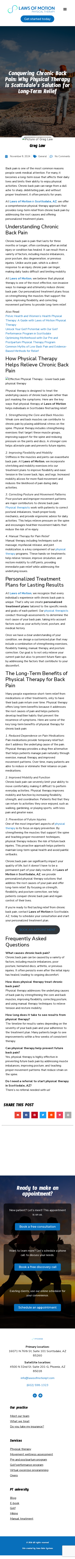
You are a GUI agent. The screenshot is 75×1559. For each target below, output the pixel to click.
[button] (65, 9)
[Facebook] (40, 1396)
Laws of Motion (20, 278)
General (42, 156)
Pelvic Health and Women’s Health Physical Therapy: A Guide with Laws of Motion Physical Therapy (35, 320)
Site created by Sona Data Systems (37, 1549)
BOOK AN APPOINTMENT (37, 930)
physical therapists (56, 611)
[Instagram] (35, 1396)
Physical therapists (17, 508)
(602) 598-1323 (37, 1385)
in (33, 201)
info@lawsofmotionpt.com (37, 1378)
